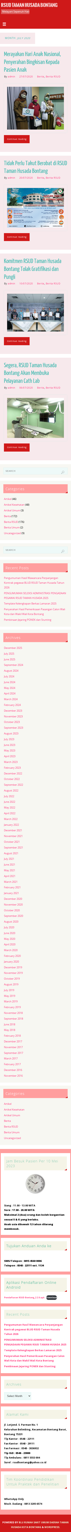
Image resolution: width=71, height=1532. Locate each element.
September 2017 (13, 1053)
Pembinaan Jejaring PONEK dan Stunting (27, 620)
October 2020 (12, 910)
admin (11, 76)
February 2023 (12, 767)
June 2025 (9, 659)
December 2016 (13, 1070)
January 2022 (11, 825)
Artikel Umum (12, 510)
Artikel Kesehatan (14, 504)
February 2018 (12, 1035)
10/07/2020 (26, 283)
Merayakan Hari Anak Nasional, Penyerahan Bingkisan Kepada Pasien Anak (32, 62)
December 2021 (13, 830)
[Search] (63, 472)
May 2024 (9, 688)
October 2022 (12, 779)
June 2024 (9, 682)
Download (51, 1297)
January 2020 (11, 961)
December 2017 (13, 1041)
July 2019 (9, 990)
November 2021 (13, 836)
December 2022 (13, 773)
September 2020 (13, 916)
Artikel (7, 499)
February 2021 (12, 887)
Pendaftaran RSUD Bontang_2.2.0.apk (24, 1297)
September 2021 (13, 847)
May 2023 (9, 750)
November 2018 (13, 1013)
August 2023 (11, 733)
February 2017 (12, 1064)
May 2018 (9, 1030)
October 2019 (12, 978)
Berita (40, 76)
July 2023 (9, 739)
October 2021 (12, 842)
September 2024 (13, 665)
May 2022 (9, 807)
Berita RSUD (53, 76)
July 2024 (9, 676)
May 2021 (9, 870)
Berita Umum (12, 527)
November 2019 (13, 973)
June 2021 (9, 864)
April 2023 (9, 756)
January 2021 (11, 893)
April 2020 (9, 944)
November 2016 (13, 1075)
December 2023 (13, 710)
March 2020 (11, 950)
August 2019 (11, 984)
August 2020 (11, 921)
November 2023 (13, 716)
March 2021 (11, 882)
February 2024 (12, 705)
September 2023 (13, 727)
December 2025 (13, 648)
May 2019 (9, 996)
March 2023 (11, 762)
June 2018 (9, 1024)
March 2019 (11, 1001)
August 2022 (11, 790)
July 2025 (9, 653)
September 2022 (13, 784)
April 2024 (9, 693)
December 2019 (13, 967)
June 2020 (9, 933)
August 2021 (11, 853)
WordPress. (52, 1527)
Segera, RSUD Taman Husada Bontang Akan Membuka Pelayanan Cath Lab (30, 373)
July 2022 (9, 796)
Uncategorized (12, 533)
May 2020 (9, 939)
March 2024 (11, 699)
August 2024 (11, 670)
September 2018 (13, 1018)
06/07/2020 (26, 387)
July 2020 (9, 927)
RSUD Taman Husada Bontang (29, 5)
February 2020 (12, 956)
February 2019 (12, 1007)
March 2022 (11, 819)
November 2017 (13, 1047)
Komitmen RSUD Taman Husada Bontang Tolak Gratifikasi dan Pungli (32, 269)
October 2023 (12, 722)
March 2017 (11, 1058)
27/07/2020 (26, 76)
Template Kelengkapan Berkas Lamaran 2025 (30, 603)
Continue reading (16, 139)
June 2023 (9, 745)
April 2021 (9, 876)
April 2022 (9, 813)
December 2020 (13, 899)
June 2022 (9, 802)
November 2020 (13, 904)
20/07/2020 (26, 177)
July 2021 (9, 859)
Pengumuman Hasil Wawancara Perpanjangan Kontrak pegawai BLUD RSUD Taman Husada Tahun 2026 (34, 582)
